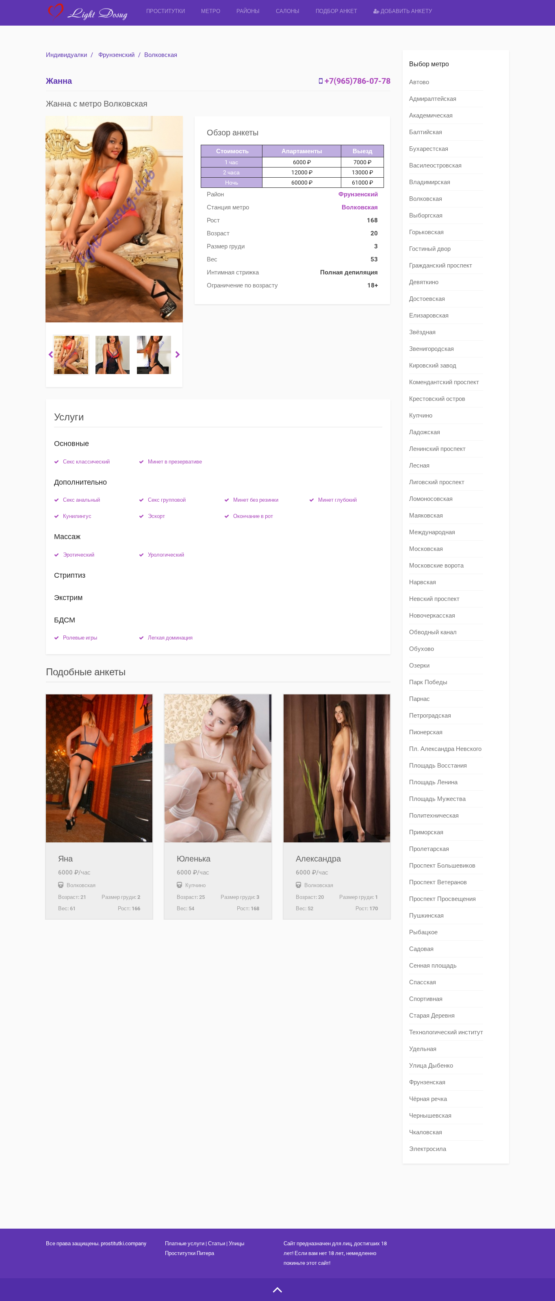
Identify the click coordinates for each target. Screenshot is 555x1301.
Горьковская (426, 232)
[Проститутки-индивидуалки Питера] (92, 18)
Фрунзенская (427, 1082)
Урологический (166, 555)
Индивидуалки (66, 55)
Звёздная (422, 332)
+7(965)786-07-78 (357, 81)
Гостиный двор (430, 248)
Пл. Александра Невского (445, 749)
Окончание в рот (253, 516)
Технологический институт (446, 1032)
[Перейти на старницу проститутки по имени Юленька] (218, 768)
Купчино (420, 415)
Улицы (236, 1243)
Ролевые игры (80, 638)
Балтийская (425, 132)
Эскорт (156, 516)
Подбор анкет (336, 11)
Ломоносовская (431, 499)
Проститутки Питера (189, 1253)
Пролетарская (429, 849)
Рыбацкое (423, 932)
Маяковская (426, 515)
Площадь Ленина (433, 782)
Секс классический (86, 462)
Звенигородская (431, 348)
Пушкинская (426, 915)
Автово (419, 82)
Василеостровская (435, 165)
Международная (432, 532)
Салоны (287, 11)
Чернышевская (430, 1115)
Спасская (422, 982)
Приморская (426, 832)
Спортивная (425, 999)
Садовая (421, 949)
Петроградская (430, 715)
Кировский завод (432, 365)
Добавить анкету (405, 11)
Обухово (421, 649)
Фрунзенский (116, 55)
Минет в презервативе (175, 462)
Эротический (78, 555)
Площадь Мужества (437, 799)
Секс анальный (81, 500)
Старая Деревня (432, 1015)
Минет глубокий (337, 500)
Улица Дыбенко (431, 1065)
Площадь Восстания (438, 765)
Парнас (419, 699)
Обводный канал (433, 632)
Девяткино (423, 282)
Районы (248, 11)
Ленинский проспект (437, 449)
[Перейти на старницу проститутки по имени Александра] (337, 768)
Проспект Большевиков (442, 865)
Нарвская (422, 582)
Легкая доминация (170, 638)
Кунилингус (77, 516)
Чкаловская (425, 1132)
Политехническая (434, 815)
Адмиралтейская (432, 98)
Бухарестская (428, 148)
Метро (210, 11)
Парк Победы (428, 682)
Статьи (216, 1243)
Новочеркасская (432, 615)
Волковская (160, 55)
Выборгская (425, 215)
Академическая (431, 115)
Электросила (427, 1149)
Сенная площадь (433, 965)
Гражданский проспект (440, 265)
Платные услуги (184, 1243)
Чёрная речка (428, 1099)
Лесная (419, 465)
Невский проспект (434, 599)
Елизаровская (429, 315)
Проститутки (165, 11)
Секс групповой (167, 500)
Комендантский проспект (444, 382)
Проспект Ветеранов (438, 882)
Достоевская (427, 298)
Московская (426, 549)
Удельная (422, 1049)
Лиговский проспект (436, 482)
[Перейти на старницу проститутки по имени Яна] (99, 768)
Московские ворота (436, 565)
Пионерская (425, 732)
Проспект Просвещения (442, 899)
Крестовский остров (437, 398)
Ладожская (424, 432)
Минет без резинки (255, 500)
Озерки (419, 665)
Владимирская (429, 182)
